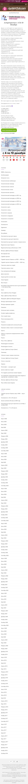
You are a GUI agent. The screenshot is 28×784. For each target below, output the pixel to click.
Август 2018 (4, 689)
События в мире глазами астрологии (10, 355)
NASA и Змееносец (6, 172)
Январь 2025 (4, 474)
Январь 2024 (4, 509)
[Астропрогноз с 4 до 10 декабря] (13, 149)
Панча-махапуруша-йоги (7, 319)
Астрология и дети (5, 207)
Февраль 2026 (4, 436)
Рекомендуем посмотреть (7, 343)
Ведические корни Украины (7, 245)
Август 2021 (4, 593)
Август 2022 (4, 558)
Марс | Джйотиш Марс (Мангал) (9, 295)
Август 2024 (4, 488)
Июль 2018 (3, 692)
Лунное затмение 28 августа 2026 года (10, 400)
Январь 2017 (4, 744)
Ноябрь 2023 (4, 514)
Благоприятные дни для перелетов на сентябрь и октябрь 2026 (13, 404)
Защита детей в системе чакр (8, 277)
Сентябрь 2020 (5, 625)
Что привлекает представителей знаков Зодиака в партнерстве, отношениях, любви (13, 376)
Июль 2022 (3, 561)
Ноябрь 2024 (4, 479)
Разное (3, 337)
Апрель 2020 (4, 640)
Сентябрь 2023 (5, 520)
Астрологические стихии (7, 189)
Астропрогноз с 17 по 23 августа (9, 408)
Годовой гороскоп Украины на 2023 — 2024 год (12, 262)
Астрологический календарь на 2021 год (11, 195)
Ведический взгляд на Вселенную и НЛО (11, 247)
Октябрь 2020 (4, 622)
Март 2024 (3, 503)
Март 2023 (3, 538)
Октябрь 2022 (4, 552)
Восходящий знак (5, 253)
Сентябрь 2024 (5, 485)
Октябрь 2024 (4, 482)
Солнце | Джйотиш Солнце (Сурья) (9, 358)
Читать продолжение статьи (9, 130)
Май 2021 (3, 602)
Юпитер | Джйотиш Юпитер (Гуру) (9, 380)
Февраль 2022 (4, 576)
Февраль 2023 (4, 541)
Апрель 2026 (4, 430)
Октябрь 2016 (4, 753)
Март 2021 (3, 608)
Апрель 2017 (4, 736)
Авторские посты (5, 178)
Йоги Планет (4, 282)
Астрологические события (7, 186)
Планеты (3, 322)
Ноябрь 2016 (4, 750)
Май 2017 (3, 733)
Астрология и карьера (6, 213)
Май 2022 (3, 567)
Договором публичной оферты (11, 780)
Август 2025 (4, 453)
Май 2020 (3, 637)
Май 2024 (3, 497)
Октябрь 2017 (4, 718)
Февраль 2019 (4, 672)
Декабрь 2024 (4, 477)
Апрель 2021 (4, 605)
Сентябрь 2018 (5, 686)
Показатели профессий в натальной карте (11, 324)
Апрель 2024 (4, 500)
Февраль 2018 (4, 707)
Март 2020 (3, 642)
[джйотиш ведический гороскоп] (14, 9)
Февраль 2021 (4, 610)
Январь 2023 (4, 544)
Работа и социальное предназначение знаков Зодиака (12, 334)
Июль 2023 (3, 526)
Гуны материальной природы (8, 271)
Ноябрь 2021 (4, 584)
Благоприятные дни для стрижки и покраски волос (13, 242)
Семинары (3, 352)
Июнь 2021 (3, 599)
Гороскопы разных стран (7, 268)
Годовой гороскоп (5, 256)
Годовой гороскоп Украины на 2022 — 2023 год (12, 259)
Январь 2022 (4, 578)
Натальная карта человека (7, 310)
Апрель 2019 (4, 666)
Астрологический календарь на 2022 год (11, 198)
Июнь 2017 (3, 730)
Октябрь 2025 (4, 447)
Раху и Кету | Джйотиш (6, 340)
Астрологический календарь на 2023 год (11, 201)
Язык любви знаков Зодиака (8, 382)
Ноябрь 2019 (4, 654)
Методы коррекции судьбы (7, 304)
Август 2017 (4, 724)
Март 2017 (3, 739)
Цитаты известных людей (7, 369)
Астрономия (4, 221)
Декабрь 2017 (4, 712)
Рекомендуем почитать (6, 346)
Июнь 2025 (3, 459)
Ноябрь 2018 (4, 680)
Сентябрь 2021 (5, 590)
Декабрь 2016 (4, 747)
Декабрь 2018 (4, 677)
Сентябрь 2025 (5, 450)
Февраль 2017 (4, 741)
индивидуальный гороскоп (9, 766)
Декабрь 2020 (4, 616)
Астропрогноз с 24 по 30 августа (9, 397)
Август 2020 (4, 628)
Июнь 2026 (3, 424)
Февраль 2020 (4, 645)
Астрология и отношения (7, 218)
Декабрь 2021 (4, 581)
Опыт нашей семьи (6, 316)
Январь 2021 (4, 613)
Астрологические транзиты (7, 192)
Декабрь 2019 (4, 651)
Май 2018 (3, 698)
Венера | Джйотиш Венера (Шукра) (9, 250)
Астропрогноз (14, 13)
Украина (3, 364)
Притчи (3, 330)
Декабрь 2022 (4, 546)
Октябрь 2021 (4, 587)
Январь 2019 (4, 674)
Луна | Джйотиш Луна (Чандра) (8, 292)
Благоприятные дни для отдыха (9, 236)
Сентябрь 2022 (5, 555)
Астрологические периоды (7, 183)
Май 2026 (3, 427)
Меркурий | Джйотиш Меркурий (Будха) (10, 298)
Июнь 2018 (3, 695)
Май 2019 (3, 663)
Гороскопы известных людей (8, 265)
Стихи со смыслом (5, 361)
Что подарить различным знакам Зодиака (11, 372)
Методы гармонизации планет (8, 301)
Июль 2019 (3, 660)
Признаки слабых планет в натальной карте (12, 327)
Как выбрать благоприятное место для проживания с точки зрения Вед (13, 286)
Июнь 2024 (3, 494)
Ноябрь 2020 (4, 619)
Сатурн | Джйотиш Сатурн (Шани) (9, 349)
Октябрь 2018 (4, 683)
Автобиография (5, 175)
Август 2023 (4, 523)
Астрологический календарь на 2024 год (11, 204)
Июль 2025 (3, 456)
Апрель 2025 (4, 465)
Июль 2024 (3, 491)
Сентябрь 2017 (5, 721)
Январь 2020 (4, 648)
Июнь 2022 (3, 564)
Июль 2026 (3, 421)
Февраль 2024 (4, 506)
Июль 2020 (3, 631)
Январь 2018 (4, 709)
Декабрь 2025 (4, 442)
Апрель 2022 (4, 570)
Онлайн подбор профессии (8, 313)
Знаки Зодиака (4, 279)
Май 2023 (3, 532)
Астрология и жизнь (6, 210)
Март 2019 (3, 669)
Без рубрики (4, 233)
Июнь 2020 (3, 634)
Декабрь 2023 (4, 511)
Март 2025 (3, 468)
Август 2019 (4, 657)
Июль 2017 (3, 727)
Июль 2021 (3, 596)
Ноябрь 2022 (4, 549)
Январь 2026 (4, 439)
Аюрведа (3, 230)
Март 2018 (3, 704)
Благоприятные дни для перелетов (9, 239)
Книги (2, 290)
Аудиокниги (4, 227)
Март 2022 (3, 573)
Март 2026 (3, 433)
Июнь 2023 (3, 529)
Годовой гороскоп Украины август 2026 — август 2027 (13, 394)
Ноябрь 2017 (4, 715)
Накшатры (3, 307)
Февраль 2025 (4, 471)
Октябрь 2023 (4, 517)
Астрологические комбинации (8, 181)
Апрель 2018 (4, 701)
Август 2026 (4, 418)
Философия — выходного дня (8, 367)
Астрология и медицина (7, 215)
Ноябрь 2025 (4, 445)
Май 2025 (3, 462)
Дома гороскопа (5, 274)
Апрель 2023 (4, 535)
